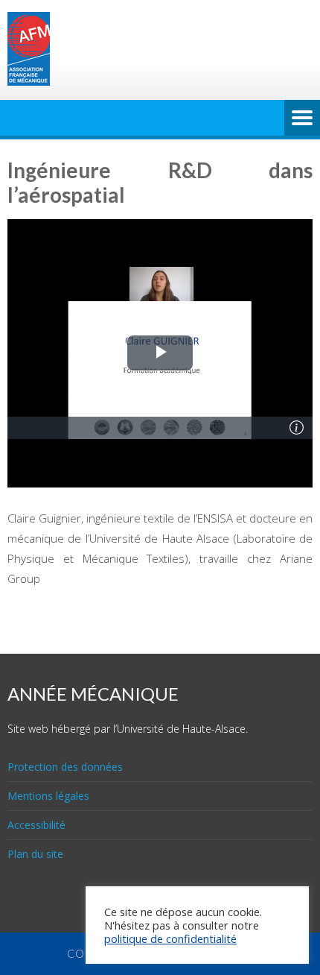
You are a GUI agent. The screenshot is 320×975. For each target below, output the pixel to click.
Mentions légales (48, 796)
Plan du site (35, 854)
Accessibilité (36, 825)
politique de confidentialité (170, 938)
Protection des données (65, 767)
